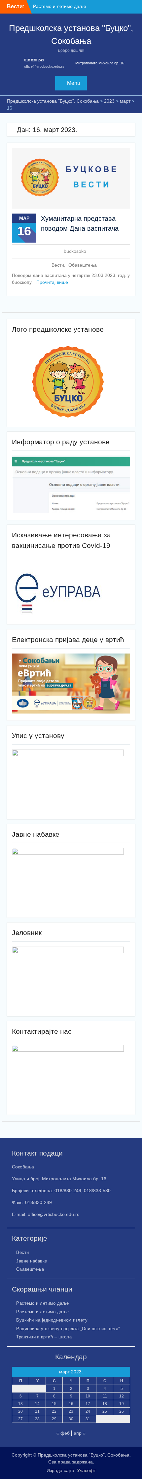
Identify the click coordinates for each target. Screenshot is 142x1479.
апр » (80, 1433)
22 (54, 1411)
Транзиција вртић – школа (44, 1336)
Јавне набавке (31, 1261)
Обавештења (82, 265)
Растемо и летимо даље (59, 6)
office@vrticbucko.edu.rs (44, 66)
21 (37, 1411)
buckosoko (75, 251)
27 (20, 1419)
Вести (58, 265)
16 (71, 1403)
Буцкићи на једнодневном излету (52, 1320)
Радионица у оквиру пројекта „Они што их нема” (68, 1328)
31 (88, 1419)
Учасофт (86, 1470)
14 (37, 1403)
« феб (63, 1433)
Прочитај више (52, 282)
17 (88, 1403)
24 (88, 1411)
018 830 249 (34, 60)
